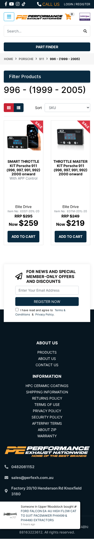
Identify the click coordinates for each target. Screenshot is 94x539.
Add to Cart (23, 236)
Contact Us (47, 365)
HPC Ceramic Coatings (47, 386)
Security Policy (47, 417)
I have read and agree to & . (40, 312)
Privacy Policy (44, 314)
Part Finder (47, 47)
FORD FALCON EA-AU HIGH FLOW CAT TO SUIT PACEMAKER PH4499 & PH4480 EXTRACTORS (48, 515)
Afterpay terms (47, 423)
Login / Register (77, 4)
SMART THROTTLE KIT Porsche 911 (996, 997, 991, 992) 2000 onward (23, 167)
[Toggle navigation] (9, 16)
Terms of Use (47, 404)
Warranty (47, 436)
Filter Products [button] (25, 76)
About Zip (47, 429)
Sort (38, 107)
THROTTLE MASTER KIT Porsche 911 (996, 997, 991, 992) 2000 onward (70, 167)
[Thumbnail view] (9, 107)
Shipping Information (47, 392)
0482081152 (22, 466)
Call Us (51, 4)
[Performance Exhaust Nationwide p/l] (39, 17)
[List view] (19, 107)
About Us (47, 358)
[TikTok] (24, 3)
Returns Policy (47, 398)
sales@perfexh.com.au (32, 477)
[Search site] (85, 31)
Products (47, 352)
